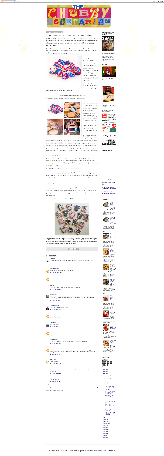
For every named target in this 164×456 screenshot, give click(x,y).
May (105, 417)
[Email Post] (69, 248)
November (107, 375)
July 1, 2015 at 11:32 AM (55, 309)
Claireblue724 (53, 305)
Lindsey (52, 322)
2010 (104, 433)
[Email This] (72, 249)
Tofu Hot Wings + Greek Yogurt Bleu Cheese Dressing (113, 327)
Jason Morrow (105, 450)
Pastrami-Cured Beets (113, 312)
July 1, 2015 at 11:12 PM (55, 326)
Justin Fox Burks (107, 191)
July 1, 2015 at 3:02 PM (55, 318)
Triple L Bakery (86, 48)
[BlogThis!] (73, 249)
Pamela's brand (50, 175)
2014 (104, 425)
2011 (104, 431)
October (106, 377)
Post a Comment (52, 384)
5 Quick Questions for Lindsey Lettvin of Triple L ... (109, 388)
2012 (104, 429)
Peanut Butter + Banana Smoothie (112, 204)
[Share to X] (75, 249)
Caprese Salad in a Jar (112, 235)
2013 (104, 427)
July (105, 383)
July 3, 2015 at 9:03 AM (55, 335)
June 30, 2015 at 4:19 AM (56, 281)
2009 (104, 435)
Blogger (82, 451)
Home (72, 387)
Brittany (52, 258)
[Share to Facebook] (77, 249)
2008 (104, 437)
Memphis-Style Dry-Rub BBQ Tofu (112, 281)
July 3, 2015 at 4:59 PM (55, 373)
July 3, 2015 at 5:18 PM (55, 381)
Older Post (95, 387)
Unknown (52, 314)
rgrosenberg (53, 268)
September (107, 379)
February (106, 421)
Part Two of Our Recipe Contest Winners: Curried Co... (109, 392)
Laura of (52, 294)
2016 (104, 371)
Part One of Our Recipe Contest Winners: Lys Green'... (109, 401)
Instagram (105, 184)
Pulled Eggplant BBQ (112, 297)
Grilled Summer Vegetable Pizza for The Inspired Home (109, 406)
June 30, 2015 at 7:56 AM (56, 289)
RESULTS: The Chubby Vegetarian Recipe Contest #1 (109, 413)
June (105, 385)
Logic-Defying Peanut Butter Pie (109, 409)
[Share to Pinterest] (78, 249)
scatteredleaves (54, 277)
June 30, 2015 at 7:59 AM (56, 301)
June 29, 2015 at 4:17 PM (56, 272)
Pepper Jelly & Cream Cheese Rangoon (113, 342)
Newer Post (49, 387)
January (106, 423)
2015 (104, 373)
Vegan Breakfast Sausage (112, 250)
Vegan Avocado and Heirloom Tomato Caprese (109, 397)
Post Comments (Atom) (58, 390)
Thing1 (51, 359)
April (105, 419)
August (106, 381)
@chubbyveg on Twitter (109, 182)
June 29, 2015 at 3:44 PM (56, 264)
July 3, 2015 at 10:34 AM (56, 354)
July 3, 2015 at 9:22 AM (55, 343)
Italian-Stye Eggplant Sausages (112, 265)
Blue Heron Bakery (92, 127)
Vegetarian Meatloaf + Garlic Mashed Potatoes (112, 220)
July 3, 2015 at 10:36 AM (56, 363)
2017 (104, 369)
